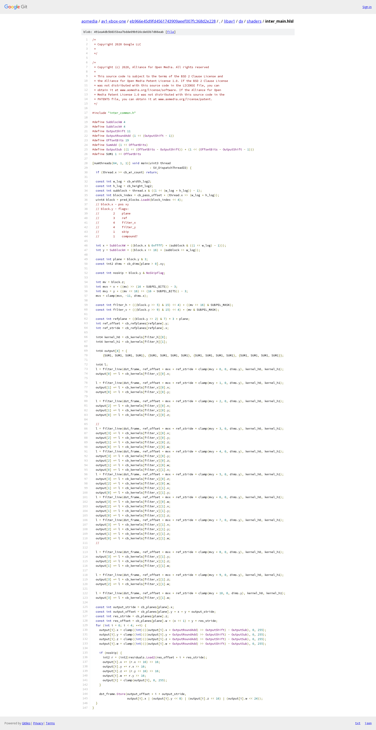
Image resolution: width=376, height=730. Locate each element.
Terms (50, 723)
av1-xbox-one (113, 21)
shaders (254, 21)
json (368, 723)
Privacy (38, 723)
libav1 (229, 21)
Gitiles (26, 723)
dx (241, 21)
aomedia (89, 21)
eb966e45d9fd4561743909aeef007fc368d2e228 (173, 21)
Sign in (367, 7)
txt (357, 723)
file (170, 32)
